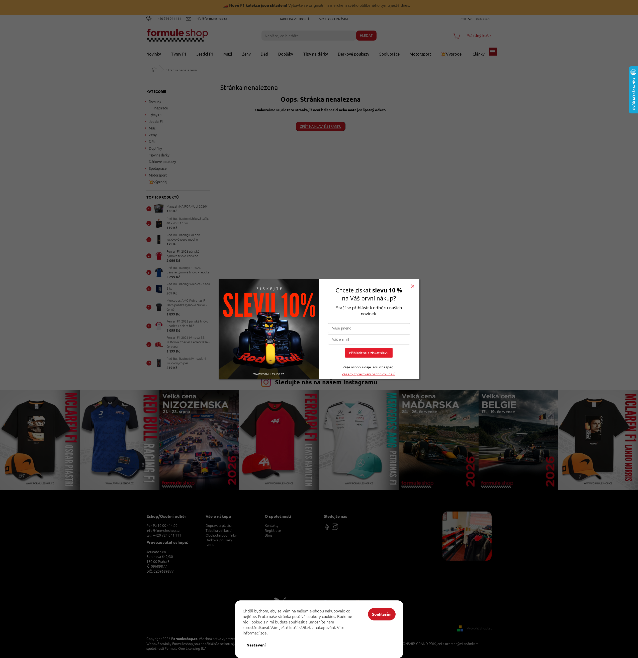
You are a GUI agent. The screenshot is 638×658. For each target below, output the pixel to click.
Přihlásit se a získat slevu (369, 353)
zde (263, 632)
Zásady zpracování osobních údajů (368, 374)
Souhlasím (382, 614)
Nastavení (256, 644)
